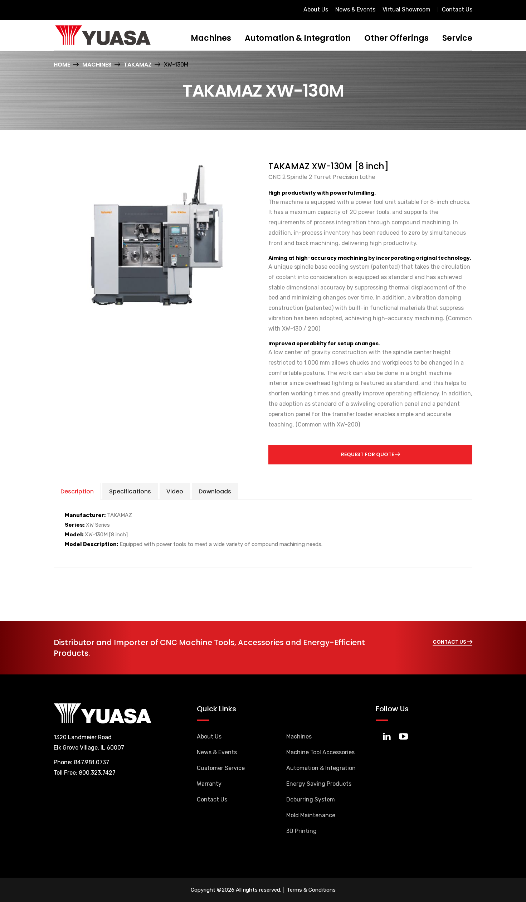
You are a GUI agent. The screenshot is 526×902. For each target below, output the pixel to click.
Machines (211, 38)
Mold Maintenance (310, 815)
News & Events (355, 9)
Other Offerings (396, 38)
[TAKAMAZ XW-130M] (156, 235)
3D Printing (301, 831)
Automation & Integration (298, 38)
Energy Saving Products (318, 783)
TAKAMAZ (138, 64)
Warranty (209, 783)
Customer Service (221, 768)
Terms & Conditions (310, 890)
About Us (315, 9)
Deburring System (310, 799)
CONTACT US (450, 641)
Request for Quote (368, 454)
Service (457, 38)
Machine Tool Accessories (320, 752)
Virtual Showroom (406, 9)
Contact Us (457, 9)
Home (62, 64)
